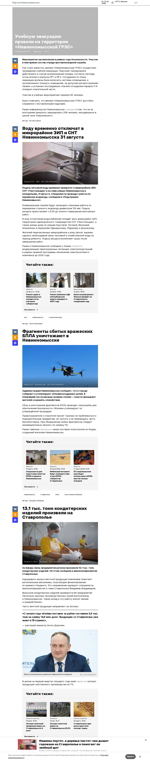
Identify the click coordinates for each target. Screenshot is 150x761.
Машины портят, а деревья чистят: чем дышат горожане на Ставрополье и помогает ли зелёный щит (74, 744)
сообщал (70, 109)
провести (77, 246)
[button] (27, 744)
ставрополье (45, 495)
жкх (25, 317)
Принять (130, 756)
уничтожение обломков (73, 495)
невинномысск (38, 317)
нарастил (81, 681)
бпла (57, 495)
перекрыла (46, 429)
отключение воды (55, 317)
